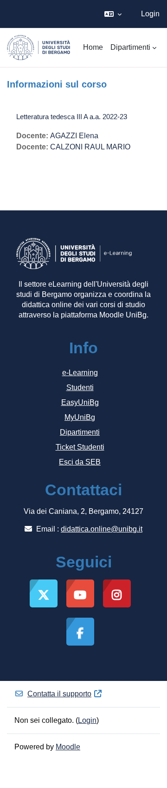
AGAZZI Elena (74, 136)
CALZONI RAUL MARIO (90, 147)
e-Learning (80, 373)
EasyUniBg (80, 402)
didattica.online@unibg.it (101, 529)
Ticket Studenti (80, 447)
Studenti (80, 387)
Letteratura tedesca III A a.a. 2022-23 (71, 117)
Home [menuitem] (93, 47)
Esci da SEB (80, 462)
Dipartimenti (80, 432)
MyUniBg (79, 417)
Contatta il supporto (59, 694)
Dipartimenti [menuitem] (130, 47)
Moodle (68, 747)
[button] (113, 14)
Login (150, 14)
